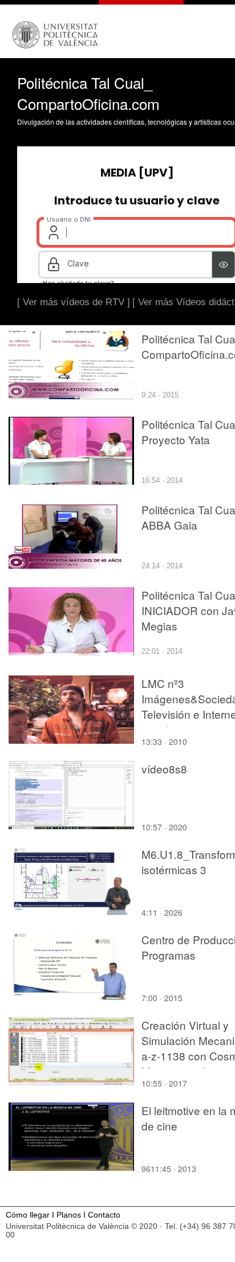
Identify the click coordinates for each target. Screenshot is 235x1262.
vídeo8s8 (164, 768)
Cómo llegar (28, 1215)
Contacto (104, 1215)
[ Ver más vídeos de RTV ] (73, 302)
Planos (68, 1215)
